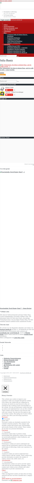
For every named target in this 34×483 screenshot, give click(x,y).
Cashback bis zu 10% (13, 39)
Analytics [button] (4, 450)
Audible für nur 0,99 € (13, 46)
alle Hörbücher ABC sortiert (12, 365)
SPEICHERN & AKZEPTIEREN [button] (12, 478)
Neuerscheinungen (9, 26)
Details (2, 73)
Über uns (6, 366)
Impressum (7, 376)
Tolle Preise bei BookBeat (14, 41)
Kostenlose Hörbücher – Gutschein (17, 47)
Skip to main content (6, 1)
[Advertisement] (17, 118)
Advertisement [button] (6, 460)
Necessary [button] (5, 417)
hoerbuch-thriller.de (16, 20)
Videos (6, 25)
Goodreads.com (4, 333)
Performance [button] (5, 440)
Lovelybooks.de (14, 333)
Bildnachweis (7, 379)
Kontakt (6, 368)
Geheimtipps (7, 31)
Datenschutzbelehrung (10, 377)
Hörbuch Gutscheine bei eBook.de (17, 52)
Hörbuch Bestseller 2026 (11, 28)
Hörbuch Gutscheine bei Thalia (16, 51)
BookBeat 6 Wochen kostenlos (16, 49)
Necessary (7, 419)
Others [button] (4, 470)
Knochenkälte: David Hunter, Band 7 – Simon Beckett (15, 308)
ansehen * (3, 74)
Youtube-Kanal (28, 334)
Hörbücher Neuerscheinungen (12, 358)
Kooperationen (8, 381)
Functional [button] (5, 430)
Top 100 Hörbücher (9, 29)
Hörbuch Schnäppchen (13, 43)
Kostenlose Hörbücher (13, 38)
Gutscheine (7, 44)
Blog (5, 33)
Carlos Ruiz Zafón (19, 337)
